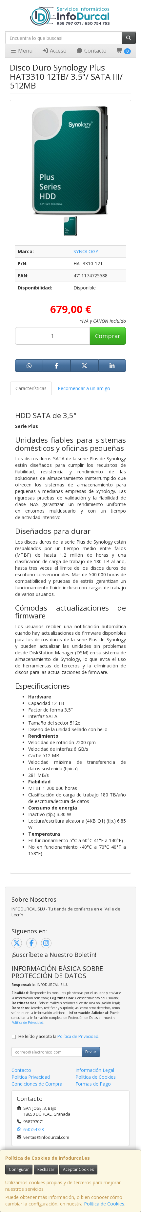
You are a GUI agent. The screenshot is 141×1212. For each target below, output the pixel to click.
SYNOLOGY (85, 251)
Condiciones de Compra (36, 1084)
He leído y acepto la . (58, 1036)
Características (31, 388)
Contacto (95, 50)
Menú (24, 50)
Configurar (19, 1169)
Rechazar (45, 1169)
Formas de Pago (93, 1084)
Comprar (107, 336)
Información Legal (94, 1070)
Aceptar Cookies (78, 1169)
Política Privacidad (30, 1077)
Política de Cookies (104, 1204)
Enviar (90, 1052)
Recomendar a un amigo (84, 388)
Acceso (58, 50)
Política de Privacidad (27, 1022)
